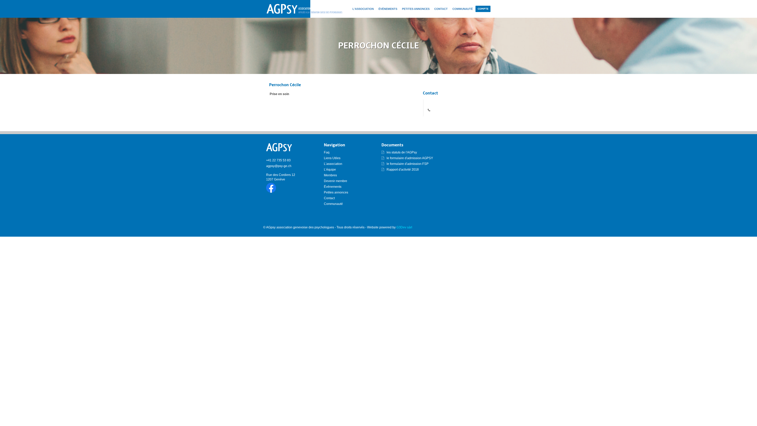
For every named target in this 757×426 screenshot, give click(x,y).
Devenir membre (335, 181)
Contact (441, 8)
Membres (330, 175)
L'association (363, 8)
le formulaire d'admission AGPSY (409, 158)
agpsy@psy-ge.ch (278, 166)
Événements (387, 8)
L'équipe (330, 169)
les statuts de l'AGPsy (401, 152)
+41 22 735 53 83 (278, 160)
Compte (483, 8)
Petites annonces (416, 8)
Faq (326, 152)
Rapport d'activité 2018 (402, 169)
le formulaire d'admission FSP (407, 163)
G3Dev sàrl (404, 227)
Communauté (462, 8)
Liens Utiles (332, 158)
